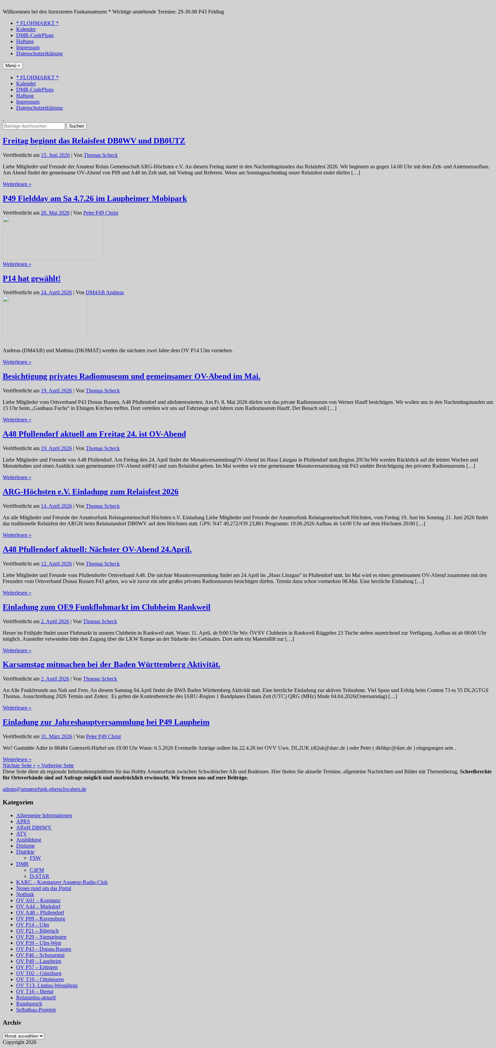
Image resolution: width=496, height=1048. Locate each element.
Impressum (27, 47)
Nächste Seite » (19, 765)
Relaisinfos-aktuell (36, 997)
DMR (22, 864)
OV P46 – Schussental (40, 955)
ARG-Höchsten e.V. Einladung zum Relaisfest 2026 (90, 491)
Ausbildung (28, 840)
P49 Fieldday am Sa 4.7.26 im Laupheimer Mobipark (95, 198)
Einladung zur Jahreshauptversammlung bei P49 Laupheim (106, 722)
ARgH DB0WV (34, 827)
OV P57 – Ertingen (37, 967)
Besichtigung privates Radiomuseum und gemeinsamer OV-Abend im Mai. (131, 376)
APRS (23, 821)
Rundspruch (29, 1003)
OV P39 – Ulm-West (38, 943)
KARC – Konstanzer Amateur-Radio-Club (62, 882)
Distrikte (25, 852)
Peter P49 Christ (100, 213)
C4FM (37, 870)
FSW (35, 858)
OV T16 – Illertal (34, 991)
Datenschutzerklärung (39, 53)
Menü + (12, 65)
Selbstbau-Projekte (36, 1010)
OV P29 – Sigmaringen (41, 937)
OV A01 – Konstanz (38, 900)
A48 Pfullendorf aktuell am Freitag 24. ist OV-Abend (94, 434)
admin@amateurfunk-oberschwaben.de (44, 789)
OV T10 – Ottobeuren (40, 979)
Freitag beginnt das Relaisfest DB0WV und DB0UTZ (94, 140)
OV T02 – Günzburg (38, 973)
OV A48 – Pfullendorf (40, 912)
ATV (21, 833)
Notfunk (25, 894)
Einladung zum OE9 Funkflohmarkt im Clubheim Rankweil (107, 607)
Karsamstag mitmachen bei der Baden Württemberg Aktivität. (111, 664)
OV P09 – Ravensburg (40, 918)
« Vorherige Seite (55, 765)
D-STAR (39, 876)
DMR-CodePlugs (35, 35)
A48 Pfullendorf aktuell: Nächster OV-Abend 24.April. (97, 549)
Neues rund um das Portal (43, 888)
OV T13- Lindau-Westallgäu (47, 985)
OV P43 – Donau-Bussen (43, 949)
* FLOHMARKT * (37, 23)
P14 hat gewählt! (32, 278)
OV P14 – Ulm (32, 925)
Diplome (25, 846)
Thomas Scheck (101, 155)
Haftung (25, 41)
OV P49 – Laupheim (38, 961)
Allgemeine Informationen (44, 815)
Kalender (26, 29)
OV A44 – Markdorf (38, 906)
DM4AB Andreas (105, 292)
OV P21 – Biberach (37, 931)
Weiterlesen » (17, 184)
